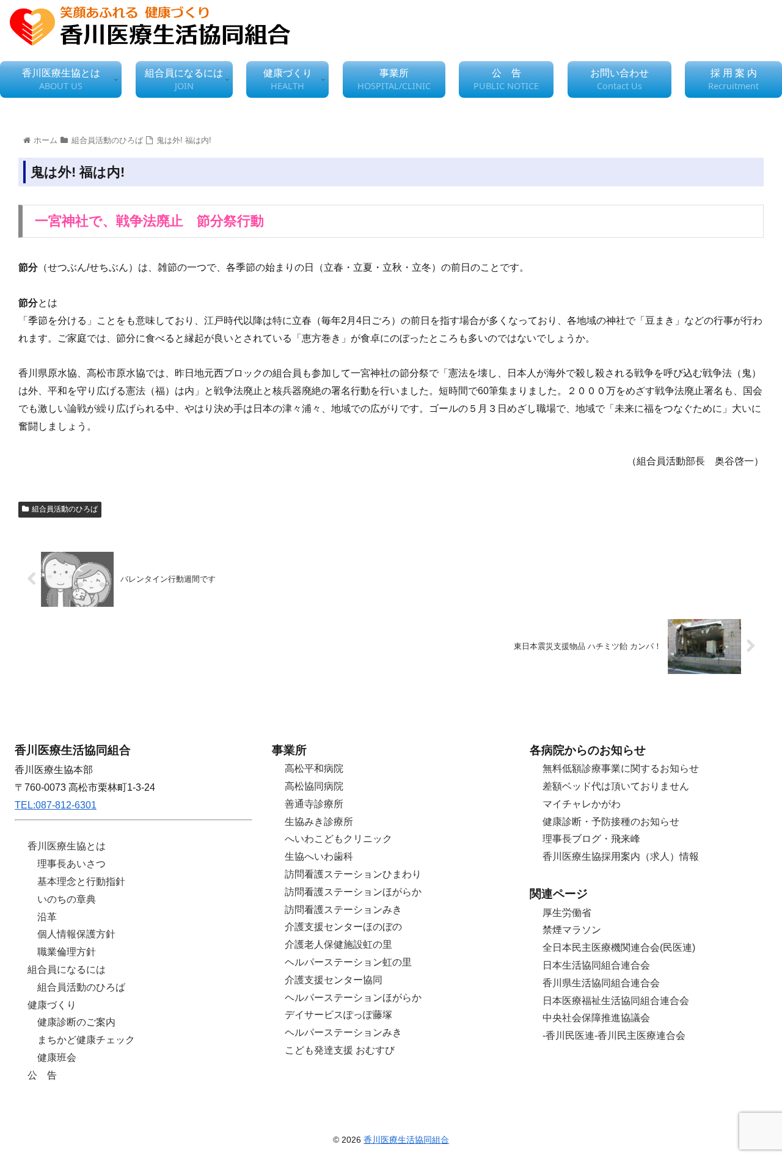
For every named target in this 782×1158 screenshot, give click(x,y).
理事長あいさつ (71, 864)
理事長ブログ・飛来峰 (591, 839)
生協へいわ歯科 (319, 856)
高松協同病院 (314, 786)
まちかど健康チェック (86, 1040)
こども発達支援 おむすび (340, 1050)
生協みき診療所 (319, 821)
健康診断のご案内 (76, 1022)
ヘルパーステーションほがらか (353, 997)
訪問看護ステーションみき (343, 909)
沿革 (47, 917)
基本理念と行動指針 (81, 881)
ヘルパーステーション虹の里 (348, 962)
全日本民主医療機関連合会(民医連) (619, 947)
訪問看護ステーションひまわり (353, 874)
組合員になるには (66, 969)
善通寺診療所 (314, 804)
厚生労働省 (567, 912)
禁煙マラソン (572, 930)
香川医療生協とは (66, 846)
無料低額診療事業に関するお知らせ (621, 768)
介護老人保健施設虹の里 (338, 944)
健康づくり (51, 1005)
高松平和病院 (314, 768)
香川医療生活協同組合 (406, 1140)
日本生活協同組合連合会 (596, 965)
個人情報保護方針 (76, 934)
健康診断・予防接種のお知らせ (611, 821)
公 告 (42, 1075)
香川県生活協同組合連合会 (601, 983)
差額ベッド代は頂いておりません (616, 786)
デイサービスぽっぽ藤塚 (338, 1015)
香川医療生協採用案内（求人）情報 (621, 856)
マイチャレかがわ (582, 804)
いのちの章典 (66, 899)
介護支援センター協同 (333, 980)
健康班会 (56, 1057)
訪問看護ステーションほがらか (353, 892)
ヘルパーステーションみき (343, 1032)
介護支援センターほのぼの (343, 927)
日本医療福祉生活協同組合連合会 (616, 1000)
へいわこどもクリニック (338, 839)
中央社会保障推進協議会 (596, 1018)
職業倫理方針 (66, 952)
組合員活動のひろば (65, 509)
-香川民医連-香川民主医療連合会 (614, 1035)
